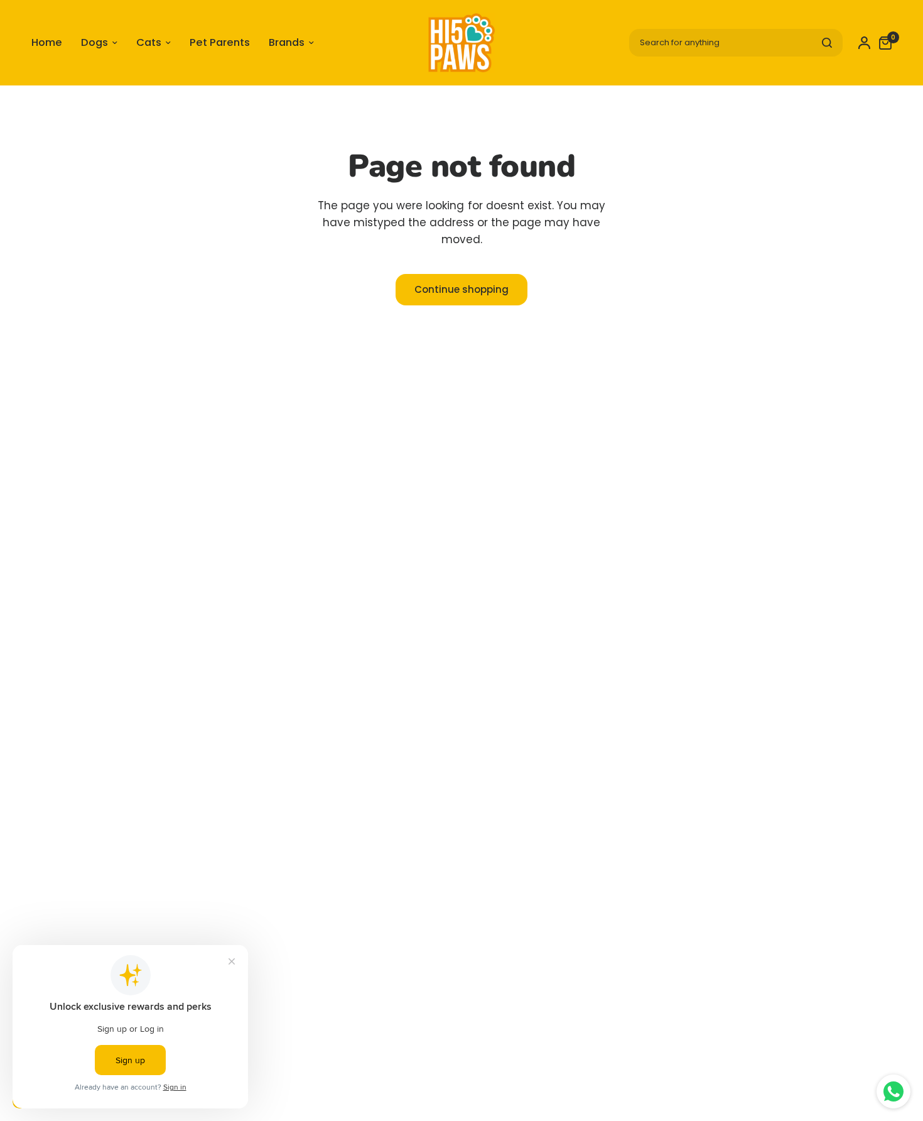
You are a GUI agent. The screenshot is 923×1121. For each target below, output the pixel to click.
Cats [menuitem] (148, 42)
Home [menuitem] (46, 42)
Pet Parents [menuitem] (220, 42)
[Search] (827, 43)
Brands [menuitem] (287, 42)
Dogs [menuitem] (94, 42)
